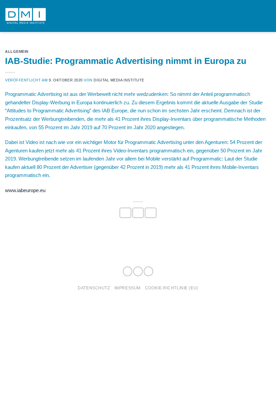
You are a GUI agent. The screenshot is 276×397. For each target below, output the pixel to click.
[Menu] (267, 16)
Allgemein (17, 51)
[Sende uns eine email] (148, 271)
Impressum (127, 288)
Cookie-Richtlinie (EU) (171, 288)
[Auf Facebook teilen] (125, 213)
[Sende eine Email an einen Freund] (150, 213)
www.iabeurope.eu (25, 190)
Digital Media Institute (119, 80)
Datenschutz (94, 288)
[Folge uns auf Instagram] (138, 271)
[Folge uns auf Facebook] (127, 271)
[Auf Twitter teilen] (138, 213)
